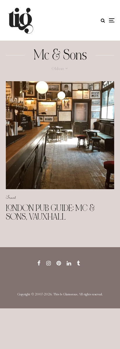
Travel (11, 197)
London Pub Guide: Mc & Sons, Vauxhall (50, 212)
